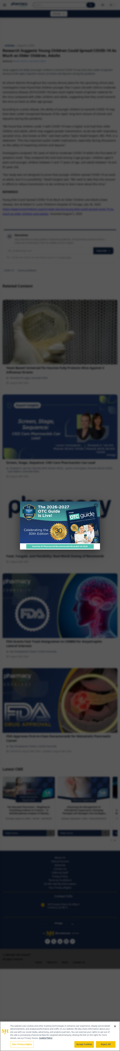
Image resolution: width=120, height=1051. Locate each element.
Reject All (106, 1044)
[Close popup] (96, 505)
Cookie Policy (45, 1038)
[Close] (115, 1026)
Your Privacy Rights (22, 1044)
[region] (60, 1036)
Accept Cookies (84, 1044)
